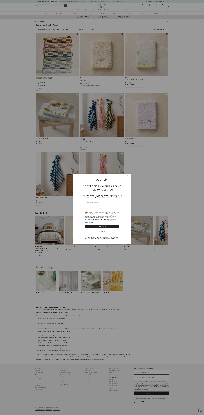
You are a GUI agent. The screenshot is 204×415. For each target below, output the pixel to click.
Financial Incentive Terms (93, 237)
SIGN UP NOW (102, 226)
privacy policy (98, 238)
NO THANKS (102, 231)
